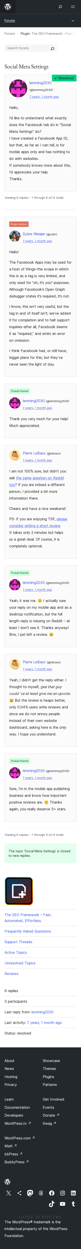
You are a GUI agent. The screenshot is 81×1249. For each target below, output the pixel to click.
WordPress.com (19, 1138)
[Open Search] (60, 7)
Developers (13, 1115)
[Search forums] (52, 48)
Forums (9, 20)
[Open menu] (74, 7)
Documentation (17, 1107)
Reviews (11, 973)
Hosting (10, 1076)
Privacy (10, 1084)
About (9, 1060)
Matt (10, 1146)
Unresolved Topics (20, 963)
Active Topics (15, 952)
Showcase (51, 1060)
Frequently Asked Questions (27, 931)
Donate (51, 1115)
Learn (9, 1099)
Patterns (50, 1084)
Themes (49, 1068)
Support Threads (18, 942)
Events (48, 1107)
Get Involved (53, 1099)
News (9, 1068)
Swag (49, 1123)
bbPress (13, 1154)
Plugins (48, 1076)
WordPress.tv (17, 1123)
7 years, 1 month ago (44, 96)
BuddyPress (16, 1162)
